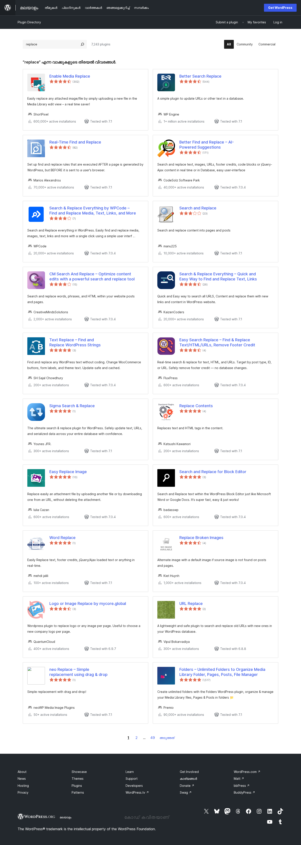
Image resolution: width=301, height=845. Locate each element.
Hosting (23, 785)
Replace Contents (196, 405)
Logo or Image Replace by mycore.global (87, 603)
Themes (78, 778)
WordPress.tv (137, 792)
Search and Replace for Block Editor (212, 471)
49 (152, 737)
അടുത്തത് (167, 738)
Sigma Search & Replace (72, 405)
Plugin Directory (29, 22)
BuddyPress (244, 792)
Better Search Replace (200, 76)
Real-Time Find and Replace (75, 142)
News (22, 778)
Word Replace (62, 537)
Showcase (79, 772)
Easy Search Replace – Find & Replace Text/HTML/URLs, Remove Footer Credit (217, 342)
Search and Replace (197, 208)
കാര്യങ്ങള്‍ (188, 778)
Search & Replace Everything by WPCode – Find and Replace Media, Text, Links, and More (92, 210)
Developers (134, 785)
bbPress (242, 785)
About (22, 772)
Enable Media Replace (69, 76)
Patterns (78, 792)
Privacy (23, 792)
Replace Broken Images (201, 537)
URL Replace (191, 603)
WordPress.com (247, 772)
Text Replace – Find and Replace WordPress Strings (75, 342)
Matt (239, 778)
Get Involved (189, 772)
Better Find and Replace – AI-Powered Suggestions (206, 144)
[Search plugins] (82, 44)
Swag (186, 792)
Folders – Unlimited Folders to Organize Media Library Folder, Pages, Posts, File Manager (222, 672)
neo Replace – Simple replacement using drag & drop (78, 672)
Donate (187, 785)
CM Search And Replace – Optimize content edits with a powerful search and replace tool (92, 276)
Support (131, 778)
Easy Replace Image (68, 471)
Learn (130, 772)
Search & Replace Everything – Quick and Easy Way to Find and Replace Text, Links (218, 276)
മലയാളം (65, 817)
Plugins (77, 785)
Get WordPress (280, 7)
